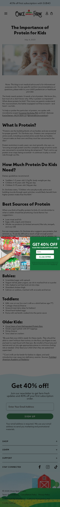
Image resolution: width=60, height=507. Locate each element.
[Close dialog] (58, 239)
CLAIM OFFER (45, 257)
